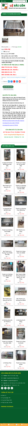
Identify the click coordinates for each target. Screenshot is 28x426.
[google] (14, 81)
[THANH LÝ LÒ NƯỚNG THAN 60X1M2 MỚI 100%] (7, 266)
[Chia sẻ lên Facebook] (12, 81)
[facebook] (5, 388)
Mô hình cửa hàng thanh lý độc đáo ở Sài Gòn (13, 120)
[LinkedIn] (17, 81)
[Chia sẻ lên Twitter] (9, 81)
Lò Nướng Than (7, 363)
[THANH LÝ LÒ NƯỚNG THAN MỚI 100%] (7, 333)
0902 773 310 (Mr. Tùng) (13, 375)
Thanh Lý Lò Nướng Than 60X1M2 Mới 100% (7, 276)
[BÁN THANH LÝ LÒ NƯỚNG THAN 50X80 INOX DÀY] (7, 243)
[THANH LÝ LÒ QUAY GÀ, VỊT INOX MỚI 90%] (21, 155)
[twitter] (2, 388)
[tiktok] (12, 388)
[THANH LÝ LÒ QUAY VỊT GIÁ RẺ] (21, 333)
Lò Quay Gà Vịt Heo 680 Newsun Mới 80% (7, 164)
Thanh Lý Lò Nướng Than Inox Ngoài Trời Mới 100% (21, 187)
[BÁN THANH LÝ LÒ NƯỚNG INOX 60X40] (21, 291)
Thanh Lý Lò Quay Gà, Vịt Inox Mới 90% (20, 164)
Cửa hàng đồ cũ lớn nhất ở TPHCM (11, 123)
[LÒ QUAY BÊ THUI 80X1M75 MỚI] (7, 200)
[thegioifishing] (14, 6)
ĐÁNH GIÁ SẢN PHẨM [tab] (8, 89)
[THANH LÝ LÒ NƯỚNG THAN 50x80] (7, 222)
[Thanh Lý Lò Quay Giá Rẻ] (21, 355)
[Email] (20, 81)
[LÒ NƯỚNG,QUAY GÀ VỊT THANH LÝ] (7, 312)
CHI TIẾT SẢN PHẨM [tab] (8, 86)
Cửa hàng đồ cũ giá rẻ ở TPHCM (10, 125)
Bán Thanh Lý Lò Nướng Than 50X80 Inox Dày (7, 253)
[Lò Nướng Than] (7, 355)
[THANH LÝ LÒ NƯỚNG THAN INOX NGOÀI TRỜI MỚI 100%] (21, 178)
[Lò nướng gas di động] (21, 312)
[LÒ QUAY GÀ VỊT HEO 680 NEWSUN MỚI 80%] (7, 155)
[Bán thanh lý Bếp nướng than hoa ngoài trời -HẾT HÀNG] (21, 266)
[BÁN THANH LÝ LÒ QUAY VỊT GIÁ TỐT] (7, 291)
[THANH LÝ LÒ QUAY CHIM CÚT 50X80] (21, 243)
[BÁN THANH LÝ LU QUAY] (21, 222)
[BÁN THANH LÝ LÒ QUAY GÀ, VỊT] (7, 178)
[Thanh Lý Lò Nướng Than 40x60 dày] (21, 200)
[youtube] (8, 388)
